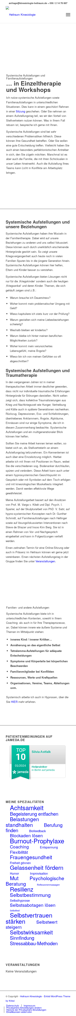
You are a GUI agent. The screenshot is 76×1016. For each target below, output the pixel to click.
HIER (14, 702)
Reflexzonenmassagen (48, 884)
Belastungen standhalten (22, 821)
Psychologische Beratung (35, 880)
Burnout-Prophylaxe (37, 840)
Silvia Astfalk (41, 752)
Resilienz (21, 889)
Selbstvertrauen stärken (29, 918)
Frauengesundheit (31, 857)
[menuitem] (59, 14)
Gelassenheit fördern (36, 867)
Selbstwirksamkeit (31, 932)
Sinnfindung (22, 937)
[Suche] (59, 14)
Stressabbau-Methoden (34, 943)
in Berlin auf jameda (43, 768)
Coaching (19, 846)
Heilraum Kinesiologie (31, 996)
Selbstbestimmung (30, 894)
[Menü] (68, 15)
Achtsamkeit (26, 807)
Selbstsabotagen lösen (33, 905)
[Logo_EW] (31, 14)
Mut (14, 878)
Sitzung (20, 111)
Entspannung (49, 847)
